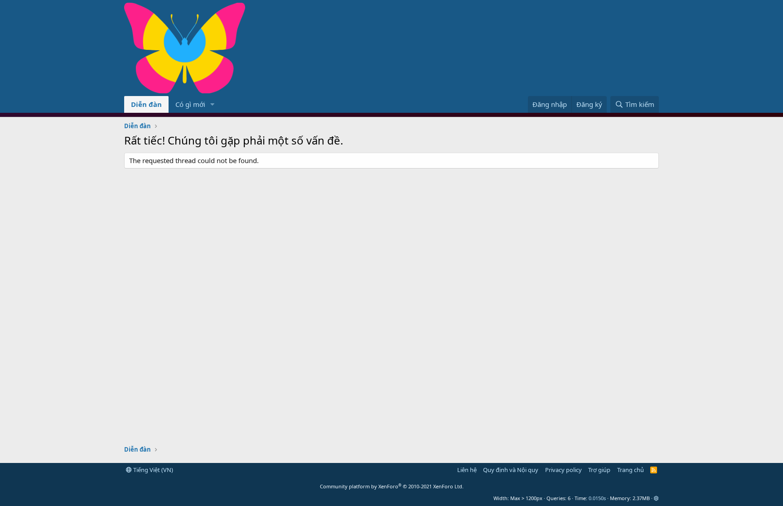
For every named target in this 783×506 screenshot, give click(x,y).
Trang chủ (630, 470)
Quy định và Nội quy (510, 470)
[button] (212, 104)
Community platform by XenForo (392, 486)
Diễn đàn (146, 104)
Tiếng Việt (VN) (152, 470)
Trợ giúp (599, 470)
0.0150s (597, 498)
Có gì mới (190, 104)
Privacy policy (563, 470)
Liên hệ (467, 470)
